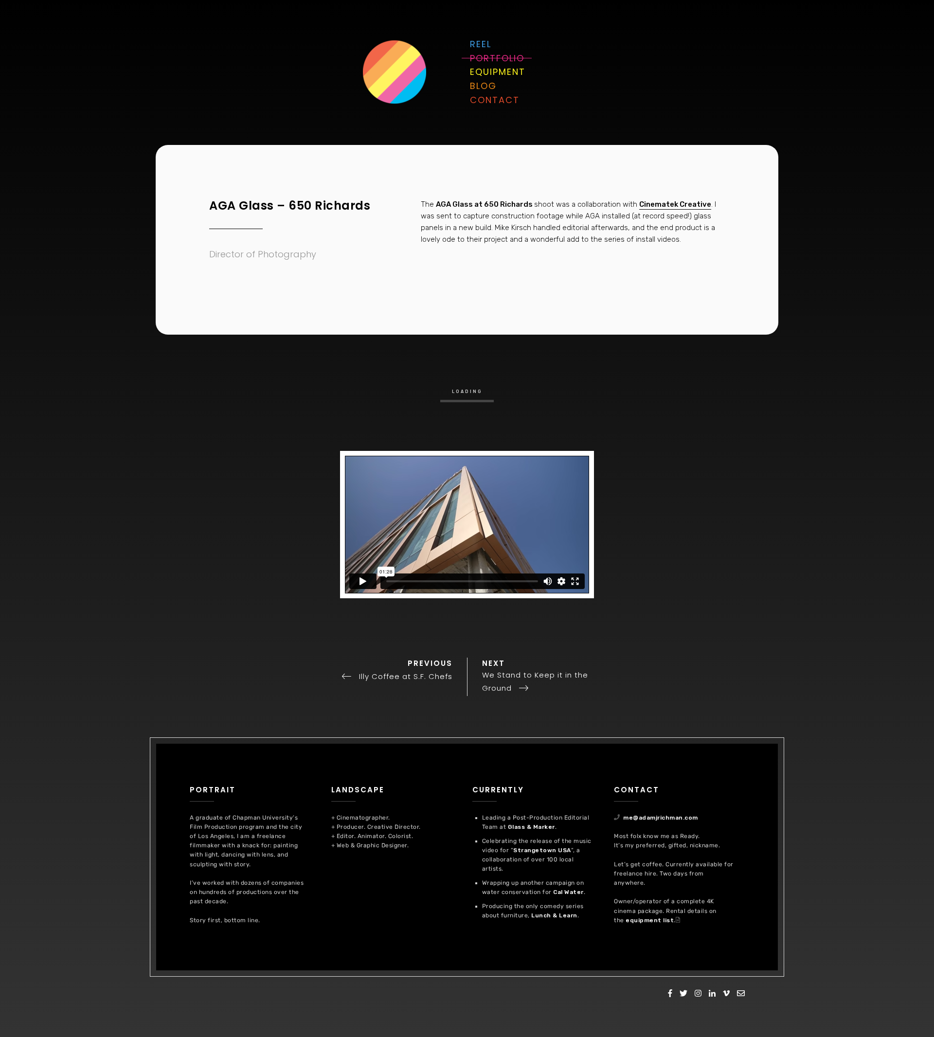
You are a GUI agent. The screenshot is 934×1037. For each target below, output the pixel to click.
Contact (495, 100)
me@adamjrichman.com (660, 817)
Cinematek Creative (675, 204)
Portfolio (497, 58)
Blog (483, 86)
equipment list (650, 920)
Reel (480, 44)
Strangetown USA (542, 850)
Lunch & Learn (554, 915)
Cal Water (568, 892)
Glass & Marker (531, 826)
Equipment (497, 72)
